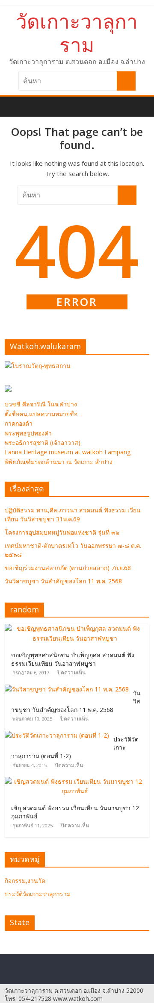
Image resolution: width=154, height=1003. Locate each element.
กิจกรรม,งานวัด (25, 881)
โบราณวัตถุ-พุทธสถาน (41, 366)
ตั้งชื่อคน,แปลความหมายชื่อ (41, 414)
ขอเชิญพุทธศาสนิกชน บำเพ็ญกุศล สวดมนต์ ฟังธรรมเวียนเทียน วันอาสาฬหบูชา (72, 659)
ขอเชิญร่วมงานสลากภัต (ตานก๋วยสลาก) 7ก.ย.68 (68, 568)
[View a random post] (144, 102)
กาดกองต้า (19, 423)
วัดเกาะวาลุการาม (77, 33)
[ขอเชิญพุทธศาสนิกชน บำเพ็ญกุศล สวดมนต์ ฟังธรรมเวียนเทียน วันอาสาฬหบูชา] (77, 628)
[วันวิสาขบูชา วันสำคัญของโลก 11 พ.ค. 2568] (69, 689)
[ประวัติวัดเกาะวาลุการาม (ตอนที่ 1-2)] (59, 735)
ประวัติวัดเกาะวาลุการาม (38, 894)
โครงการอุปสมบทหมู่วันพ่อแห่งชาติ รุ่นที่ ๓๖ (62, 532)
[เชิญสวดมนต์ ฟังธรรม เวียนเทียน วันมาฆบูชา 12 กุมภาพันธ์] (77, 781)
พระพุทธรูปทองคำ (28, 433)
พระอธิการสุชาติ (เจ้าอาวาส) (42, 442)
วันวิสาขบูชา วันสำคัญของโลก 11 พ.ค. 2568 (63, 581)
